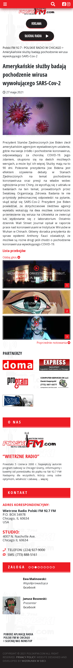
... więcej (43, 479)
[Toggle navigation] (5, 4)
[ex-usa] (54, 365)
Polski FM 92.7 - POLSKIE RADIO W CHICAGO (36, 9)
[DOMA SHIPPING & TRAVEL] (18, 365)
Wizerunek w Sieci (34, 661)
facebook (29, 587)
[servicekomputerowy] (54, 382)
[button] (30, 567)
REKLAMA (36, 23)
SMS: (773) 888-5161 (22, 554)
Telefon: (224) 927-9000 (26, 550)
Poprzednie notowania (52, 343)
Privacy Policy (25, 657)
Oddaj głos (10, 257)
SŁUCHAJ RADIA (33, 36)
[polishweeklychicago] (18, 382)
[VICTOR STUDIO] (18, 400)
